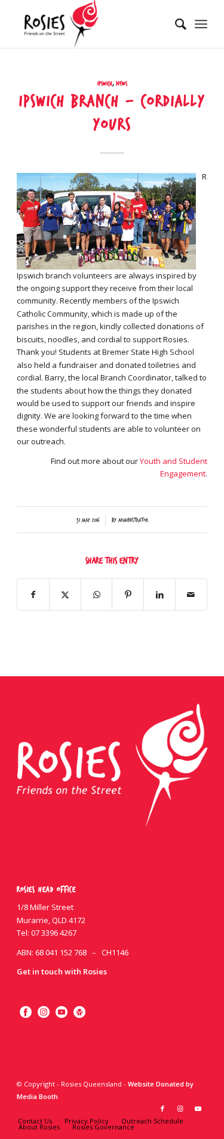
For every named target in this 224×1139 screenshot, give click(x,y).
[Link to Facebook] (162, 1109)
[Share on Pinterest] (127, 594)
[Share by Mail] (191, 594)
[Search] (174, 24)
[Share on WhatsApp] (96, 594)
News (121, 84)
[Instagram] (44, 1012)
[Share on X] (65, 594)
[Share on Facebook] (33, 594)
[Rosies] (93, 24)
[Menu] (201, 24)
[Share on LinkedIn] (159, 594)
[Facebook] (26, 1012)
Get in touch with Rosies (62, 971)
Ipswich (104, 84)
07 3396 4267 (53, 932)
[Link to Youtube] (198, 1109)
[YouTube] (61, 1012)
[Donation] (79, 1012)
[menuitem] (174, 24)
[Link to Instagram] (180, 1109)
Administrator (133, 520)
